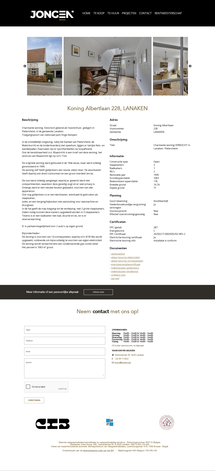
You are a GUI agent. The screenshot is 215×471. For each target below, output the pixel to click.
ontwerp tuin (118, 275)
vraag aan (98, 292)
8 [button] (61, 95)
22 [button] (122, 95)
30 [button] (157, 95)
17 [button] (100, 95)
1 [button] (30, 95)
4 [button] (43, 95)
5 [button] (48, 95)
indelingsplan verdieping (124, 271)
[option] (107, 66)
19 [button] (109, 95)
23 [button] (127, 95)
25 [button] (136, 95)
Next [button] (190, 66)
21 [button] (118, 95)
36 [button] (184, 95)
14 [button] (87, 95)
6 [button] (52, 95)
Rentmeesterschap (168, 13)
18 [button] (105, 95)
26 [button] (140, 95)
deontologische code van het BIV (98, 450)
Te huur (113, 13)
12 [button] (79, 95)
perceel (115, 278)
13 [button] (83, 95)
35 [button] (179, 95)
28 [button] (149, 95)
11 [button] (74, 95)
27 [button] (144, 95)
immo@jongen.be (123, 362)
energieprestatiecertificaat (125, 264)
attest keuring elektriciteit (125, 257)
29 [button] (153, 95)
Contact (145, 13)
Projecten (129, 13)
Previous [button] (24, 66)
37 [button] (105, 98)
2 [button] (35, 95)
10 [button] (70, 95)
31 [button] (162, 95)
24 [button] (131, 95)
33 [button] (171, 95)
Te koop (98, 13)
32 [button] (166, 95)
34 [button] (175, 95)
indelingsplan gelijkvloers (125, 268)
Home (86, 13)
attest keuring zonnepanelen (127, 261)
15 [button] (92, 95)
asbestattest (118, 253)
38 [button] (109, 98)
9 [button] (65, 95)
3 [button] (39, 95)
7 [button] (57, 95)
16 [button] (96, 95)
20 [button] (114, 95)
